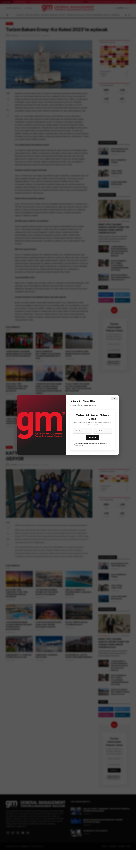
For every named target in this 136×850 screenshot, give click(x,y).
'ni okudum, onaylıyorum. (91, 444)
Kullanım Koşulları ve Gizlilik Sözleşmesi (88, 443)
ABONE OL (92, 437)
